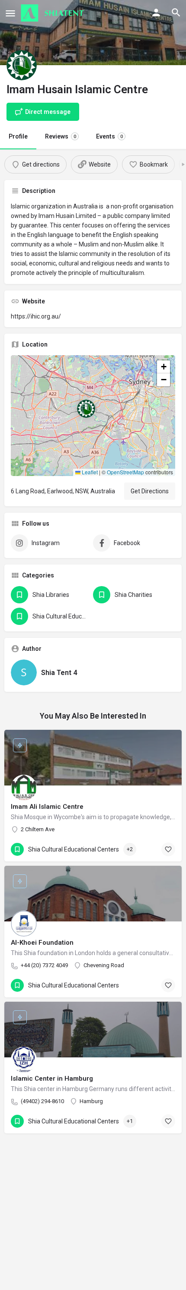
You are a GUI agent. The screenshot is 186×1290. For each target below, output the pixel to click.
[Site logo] (54, 13)
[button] (93, 416)
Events (109, 136)
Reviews (60, 136)
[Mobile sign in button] (156, 12)
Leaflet (89, 472)
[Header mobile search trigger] (176, 12)
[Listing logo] (21, 65)
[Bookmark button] (168, 849)
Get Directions (150, 491)
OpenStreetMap (125, 472)
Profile (18, 136)
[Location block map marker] (86, 409)
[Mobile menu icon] (10, 13)
